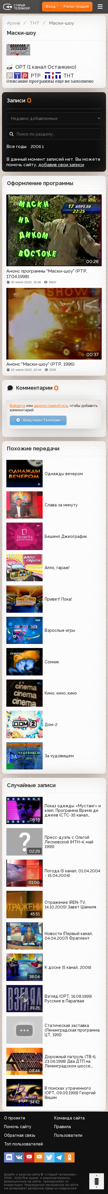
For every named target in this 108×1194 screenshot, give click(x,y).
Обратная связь (19, 1135)
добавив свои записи (61, 164)
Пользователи (68, 1135)
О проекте (14, 1118)
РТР (36, 76)
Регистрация (76, 6)
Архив (13, 23)
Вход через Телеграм (41, 420)
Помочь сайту (17, 1126)
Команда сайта (69, 1118)
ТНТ (34, 23)
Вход (51, 6)
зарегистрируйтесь (51, 405)
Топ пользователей (23, 1144)
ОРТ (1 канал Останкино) (45, 67)
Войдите (17, 405)
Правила (62, 1126)
